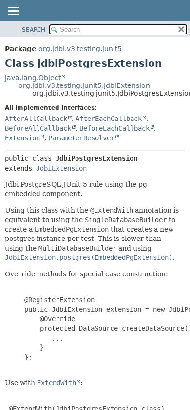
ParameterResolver (81, 138)
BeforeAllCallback (38, 128)
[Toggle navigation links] (13, 11)
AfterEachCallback (109, 118)
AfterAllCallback (36, 118)
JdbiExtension (61, 168)
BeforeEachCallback (114, 128)
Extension (22, 138)
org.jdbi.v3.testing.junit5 (80, 48)
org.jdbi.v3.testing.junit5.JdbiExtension (84, 85)
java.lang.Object (33, 78)
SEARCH (33, 29)
